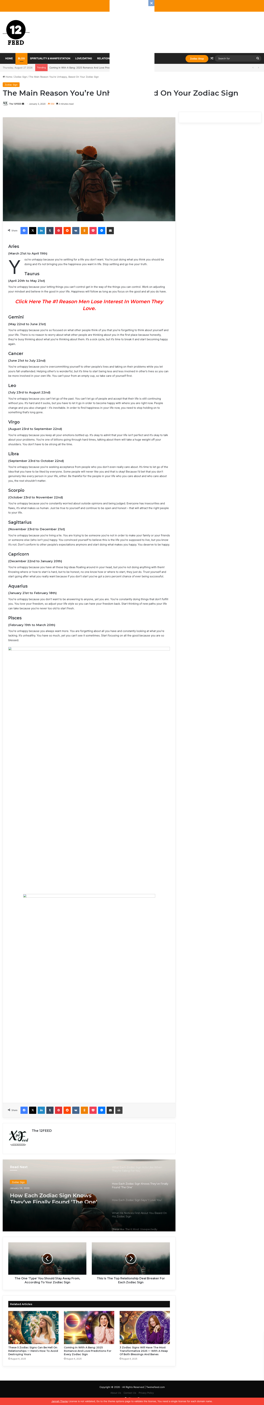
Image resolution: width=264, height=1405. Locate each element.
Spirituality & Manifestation (50, 58)
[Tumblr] (50, 230)
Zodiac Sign (20, 76)
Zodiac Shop (197, 58)
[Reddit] (67, 230)
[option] (89, 1195)
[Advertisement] (132, 54)
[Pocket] (93, 230)
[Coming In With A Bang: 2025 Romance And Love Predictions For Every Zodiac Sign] (89, 1327)
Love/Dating (83, 58)
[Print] (118, 1110)
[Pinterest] (58, 230)
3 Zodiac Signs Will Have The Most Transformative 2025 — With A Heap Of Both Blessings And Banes (106, 67)
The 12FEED (15, 103)
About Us (115, 1392)
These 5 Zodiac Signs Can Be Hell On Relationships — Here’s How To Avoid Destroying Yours (33, 1351)
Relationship (106, 58)
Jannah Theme (59, 1401)
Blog (21, 58)
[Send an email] (23, 103)
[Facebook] (24, 230)
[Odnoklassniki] (84, 230)
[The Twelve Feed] (16, 32)
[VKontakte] (75, 230)
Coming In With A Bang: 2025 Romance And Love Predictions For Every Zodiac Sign (87, 1351)
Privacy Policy (146, 1392)
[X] (32, 230)
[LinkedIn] (41, 230)
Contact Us (130, 1392)
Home (9, 58)
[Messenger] (101, 230)
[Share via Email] (110, 230)
